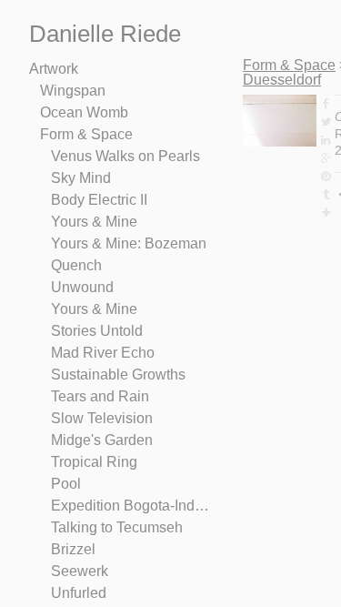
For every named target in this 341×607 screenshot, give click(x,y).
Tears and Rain (100, 396)
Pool (66, 483)
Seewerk (79, 571)
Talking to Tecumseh (117, 527)
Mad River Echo (103, 352)
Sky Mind (81, 178)
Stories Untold (97, 331)
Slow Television (102, 418)
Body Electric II (99, 199)
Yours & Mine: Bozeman (128, 243)
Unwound (82, 287)
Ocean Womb (84, 112)
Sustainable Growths (118, 374)
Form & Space (86, 134)
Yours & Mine (94, 221)
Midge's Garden (102, 440)
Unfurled (78, 593)
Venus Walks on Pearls (125, 156)
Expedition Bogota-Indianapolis (131, 505)
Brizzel (73, 549)
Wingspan (72, 90)
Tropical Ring (94, 462)
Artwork (53, 68)
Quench (76, 265)
